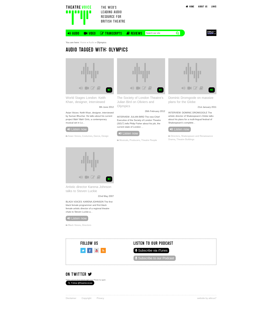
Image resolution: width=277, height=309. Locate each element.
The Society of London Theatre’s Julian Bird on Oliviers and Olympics (140, 102)
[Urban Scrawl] (211, 33)
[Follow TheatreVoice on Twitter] (83, 250)
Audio (91, 42)
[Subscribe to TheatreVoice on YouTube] (96, 250)
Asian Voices (74, 136)
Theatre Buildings (185, 139)
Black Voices (74, 225)
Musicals (123, 140)
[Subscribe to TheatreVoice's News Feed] (103, 250)
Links (213, 6)
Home (83, 42)
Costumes (87, 136)
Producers (135, 140)
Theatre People (149, 140)
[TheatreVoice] (78, 15)
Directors (175, 136)
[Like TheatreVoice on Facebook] (89, 250)
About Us (202, 6)
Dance (97, 136)
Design (105, 136)
